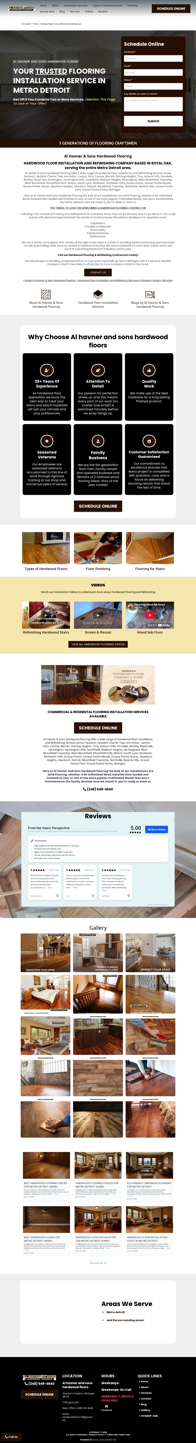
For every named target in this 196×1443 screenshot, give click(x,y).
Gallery (89, 11)
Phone (128, 80)
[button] (46, 1177)
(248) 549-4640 (41, 1383)
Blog (62, 11)
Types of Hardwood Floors (107, 5)
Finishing (132, 5)
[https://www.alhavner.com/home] (39, 1377)
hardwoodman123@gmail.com (77, 1418)
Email (127, 66)
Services (75, 11)
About (55, 5)
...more (55, 1194)
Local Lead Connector (104, 1439)
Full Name (130, 52)
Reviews (103, 11)
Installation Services (75, 5)
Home (43, 5)
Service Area (47, 11)
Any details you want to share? (140, 93)
